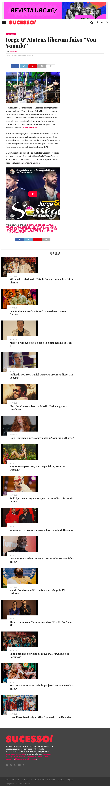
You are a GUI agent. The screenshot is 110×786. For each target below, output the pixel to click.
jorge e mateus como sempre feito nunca (27, 227)
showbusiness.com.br (15, 754)
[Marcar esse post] (32, 65)
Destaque (32, 225)
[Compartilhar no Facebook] (15, 65)
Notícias (15, 780)
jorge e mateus (45, 225)
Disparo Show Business (25, 759)
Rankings (51, 780)
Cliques (70, 780)
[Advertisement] (84, 104)
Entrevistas (27, 780)
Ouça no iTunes (29, 127)
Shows (61, 780)
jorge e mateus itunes (29, 229)
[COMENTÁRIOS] (50, 65)
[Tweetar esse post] (24, 65)
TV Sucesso (40, 780)
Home (7, 780)
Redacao (13, 51)
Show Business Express (23, 756)
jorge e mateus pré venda (32, 231)
